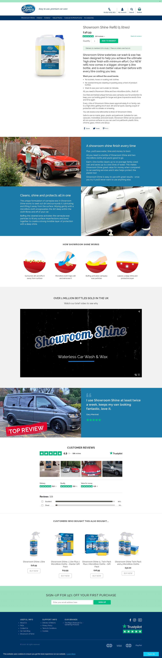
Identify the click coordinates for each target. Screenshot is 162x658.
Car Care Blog (25, 631)
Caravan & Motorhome (73, 18)
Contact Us (24, 628)
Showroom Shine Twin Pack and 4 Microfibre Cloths (128, 563)
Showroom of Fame (27, 634)
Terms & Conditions (49, 628)
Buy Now (34, 571)
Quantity (86, 41)
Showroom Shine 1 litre (34, 562)
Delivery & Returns (49, 623)
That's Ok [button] (151, 654)
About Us (23, 623)
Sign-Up (102, 602)
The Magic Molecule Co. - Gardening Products (74, 624)
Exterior (47, 18)
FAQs (22, 625)
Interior (39, 18)
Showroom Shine (28, 18)
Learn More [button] (71, 654)
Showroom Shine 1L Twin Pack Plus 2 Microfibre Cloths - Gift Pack (96, 564)
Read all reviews (136, 36)
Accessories (89, 18)
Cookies (45, 631)
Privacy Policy (47, 625)
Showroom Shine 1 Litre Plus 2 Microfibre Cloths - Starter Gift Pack (65, 564)
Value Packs (57, 18)
